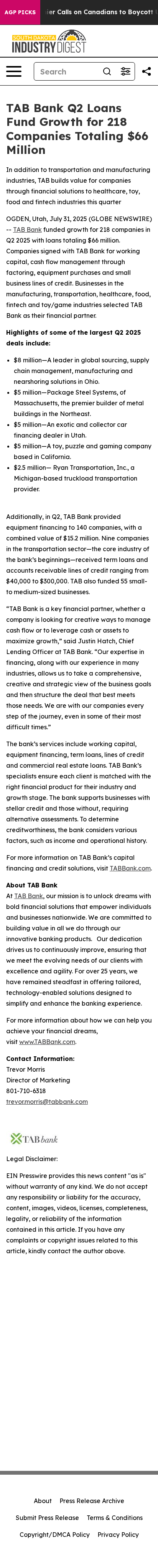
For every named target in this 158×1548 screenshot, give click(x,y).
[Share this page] (146, 71)
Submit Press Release (47, 1518)
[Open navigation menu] (13, 71)
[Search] (107, 71)
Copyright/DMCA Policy (55, 1534)
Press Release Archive (91, 1501)
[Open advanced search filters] (125, 71)
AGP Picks (20, 12)
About (43, 1501)
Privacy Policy (118, 1534)
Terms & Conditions (115, 1518)
